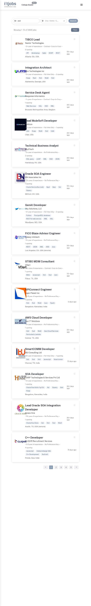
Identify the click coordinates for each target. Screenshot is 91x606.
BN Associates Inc (33, 177)
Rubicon (28, 124)
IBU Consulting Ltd (33, 352)
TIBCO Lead (32, 39)
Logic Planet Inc (32, 293)
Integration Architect (38, 67)
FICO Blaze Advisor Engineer (43, 233)
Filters (75, 30)
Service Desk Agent (37, 92)
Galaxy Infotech (32, 237)
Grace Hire (30, 413)
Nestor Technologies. (34, 43)
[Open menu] (81, 4)
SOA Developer (34, 374)
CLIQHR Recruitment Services (38, 441)
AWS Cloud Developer (38, 317)
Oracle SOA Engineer (38, 173)
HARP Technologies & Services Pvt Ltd (42, 377)
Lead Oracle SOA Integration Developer (43, 407)
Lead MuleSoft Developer (41, 120)
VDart (27, 265)
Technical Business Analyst (42, 145)
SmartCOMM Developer (40, 349)
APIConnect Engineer (38, 289)
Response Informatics (35, 96)
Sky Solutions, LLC (33, 209)
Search (73, 21)
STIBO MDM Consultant (39, 261)
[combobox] (26, 20)
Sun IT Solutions (32, 321)
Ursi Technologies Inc (34, 71)
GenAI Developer (35, 205)
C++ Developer (34, 437)
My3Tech (29, 149)
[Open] (64, 21)
